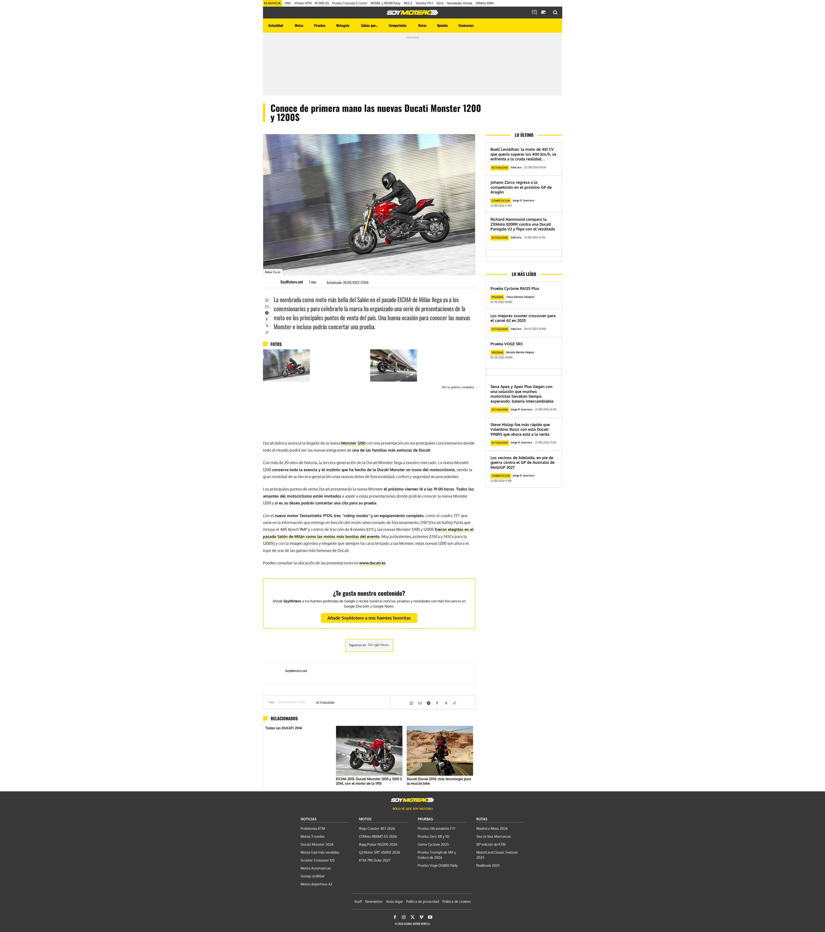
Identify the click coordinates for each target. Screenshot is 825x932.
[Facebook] (266, 319)
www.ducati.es (372, 562)
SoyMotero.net (291, 282)
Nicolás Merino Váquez (520, 352)
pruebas (497, 297)
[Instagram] (403, 917)
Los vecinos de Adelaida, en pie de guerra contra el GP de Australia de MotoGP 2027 (522, 462)
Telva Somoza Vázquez (520, 296)
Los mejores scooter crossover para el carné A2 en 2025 (523, 318)
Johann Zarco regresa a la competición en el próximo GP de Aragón (521, 187)
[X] (266, 325)
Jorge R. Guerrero (523, 200)
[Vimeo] (421, 917)
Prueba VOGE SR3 (506, 343)
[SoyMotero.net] (274, 282)
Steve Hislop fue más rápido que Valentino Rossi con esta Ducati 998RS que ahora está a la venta (520, 429)
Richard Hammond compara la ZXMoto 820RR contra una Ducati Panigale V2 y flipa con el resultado (522, 224)
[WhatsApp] (266, 299)
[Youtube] (430, 917)
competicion (501, 200)
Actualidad (325, 702)
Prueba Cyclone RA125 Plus (514, 288)
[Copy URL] (266, 332)
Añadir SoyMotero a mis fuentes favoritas (369, 618)
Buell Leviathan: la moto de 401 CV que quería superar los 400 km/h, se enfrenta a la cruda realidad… (523, 154)
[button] (555, 13)
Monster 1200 (353, 443)
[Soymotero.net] (412, 12)
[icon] (534, 12)
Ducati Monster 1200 (291, 702)
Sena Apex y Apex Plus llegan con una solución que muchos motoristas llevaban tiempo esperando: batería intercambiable (521, 394)
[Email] (266, 306)
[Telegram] (266, 312)
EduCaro (516, 167)
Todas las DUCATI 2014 (283, 728)
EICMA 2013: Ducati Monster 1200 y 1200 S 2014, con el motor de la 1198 (369, 781)
